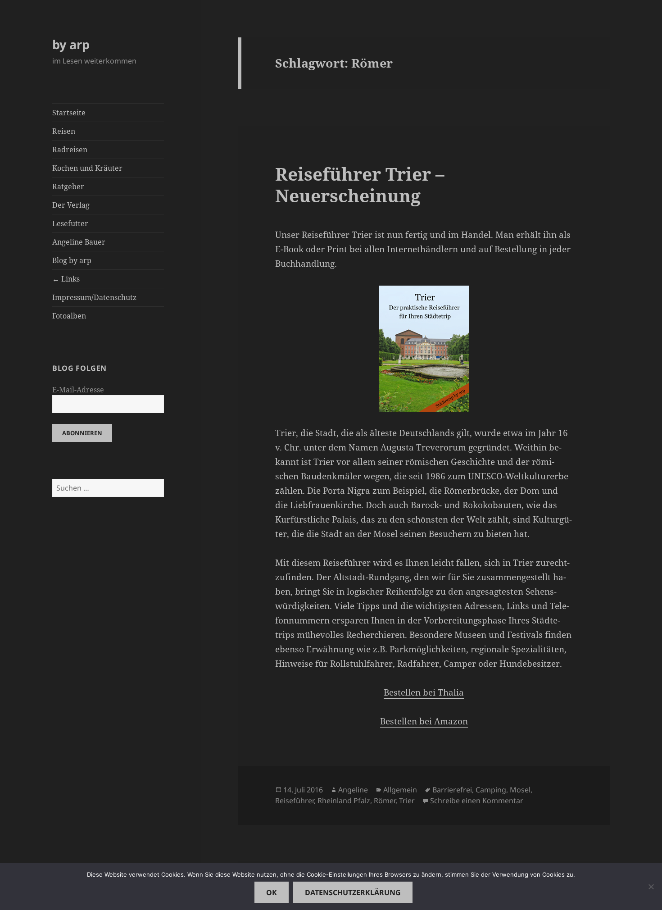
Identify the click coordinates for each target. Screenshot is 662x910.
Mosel (520, 790)
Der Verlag (71, 205)
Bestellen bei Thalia (424, 692)
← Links (66, 279)
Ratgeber (68, 186)
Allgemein (400, 790)
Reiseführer (294, 800)
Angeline (353, 790)
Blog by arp (71, 260)
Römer (384, 800)
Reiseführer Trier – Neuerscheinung (359, 184)
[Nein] (650, 886)
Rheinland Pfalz (343, 800)
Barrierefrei (452, 790)
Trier (407, 800)
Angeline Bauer (78, 242)
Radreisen (69, 150)
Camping (491, 790)
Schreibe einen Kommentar (476, 800)
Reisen (63, 131)
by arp (71, 44)
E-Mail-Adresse (78, 390)
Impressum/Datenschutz (94, 297)
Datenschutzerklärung (353, 892)
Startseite (69, 113)
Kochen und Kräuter (87, 168)
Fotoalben (69, 316)
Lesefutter (70, 223)
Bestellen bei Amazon (424, 721)
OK (271, 892)
